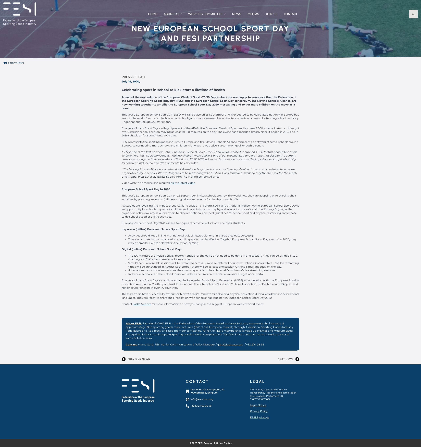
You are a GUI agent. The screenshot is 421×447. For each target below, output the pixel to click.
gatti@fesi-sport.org (230, 344)
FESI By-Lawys (259, 417)
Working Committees (205, 14)
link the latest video (182, 182)
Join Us (271, 14)
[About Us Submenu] (182, 14)
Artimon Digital (222, 443)
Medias (253, 14)
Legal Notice (258, 405)
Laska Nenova (142, 304)
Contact (290, 14)
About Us (171, 14)
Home (152, 14)
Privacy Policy (259, 411)
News (236, 14)
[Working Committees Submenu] (226, 14)
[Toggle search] (413, 14)
